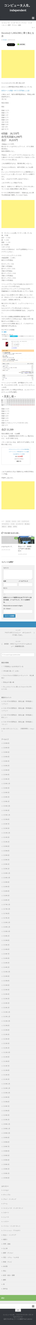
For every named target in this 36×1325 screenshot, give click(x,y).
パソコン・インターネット (11, 1226)
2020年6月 (6, 855)
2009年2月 (6, 1169)
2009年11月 (6, 1128)
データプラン (5, 524)
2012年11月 (6, 1016)
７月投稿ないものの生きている (13, 666)
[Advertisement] (18, 64)
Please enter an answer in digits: (13, 605)
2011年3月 (6, 1075)
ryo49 (5, 40)
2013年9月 (6, 976)
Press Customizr (27, 1319)
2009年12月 (6, 1124)
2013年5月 (6, 990)
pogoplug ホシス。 (7, 546)
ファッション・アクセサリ (11, 1230)
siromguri (6, 1190)
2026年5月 (6, 752)
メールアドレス (23, 581)
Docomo (14, 521)
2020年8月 (6, 851)
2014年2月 (6, 967)
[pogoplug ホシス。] (9, 540)
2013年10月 (6, 972)
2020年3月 (6, 860)
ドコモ (12, 524)
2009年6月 (6, 1151)
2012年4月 (6, 1039)
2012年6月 (6, 1030)
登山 (4, 1271)
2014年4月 (6, 958)
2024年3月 (6, 792)
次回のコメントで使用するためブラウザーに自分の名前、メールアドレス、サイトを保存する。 (17, 600)
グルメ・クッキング (9, 1199)
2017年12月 (6, 904)
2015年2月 (6, 945)
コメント (6, 568)
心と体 (5, 1248)
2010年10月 (6, 1093)
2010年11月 (6, 1088)
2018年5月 (6, 895)
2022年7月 (6, 824)
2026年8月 (6, 743)
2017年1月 (6, 918)
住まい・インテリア (9, 1235)
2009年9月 (6, 1137)
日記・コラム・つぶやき (11, 1257)
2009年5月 (6, 1155)
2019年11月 (6, 873)
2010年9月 (6, 1097)
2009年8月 (6, 1142)
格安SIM (4, 526)
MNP (19, 521)
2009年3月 (6, 1164)
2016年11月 (6, 927)
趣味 (19, 25)
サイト (5, 588)
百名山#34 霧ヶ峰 (8, 682)
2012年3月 (6, 1043)
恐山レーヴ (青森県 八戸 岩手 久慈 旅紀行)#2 (24, 549)
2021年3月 (6, 837)
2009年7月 (6, 1146)
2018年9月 (6, 891)
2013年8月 (6, 981)
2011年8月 (6, 1061)
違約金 (9, 526)
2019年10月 (6, 878)
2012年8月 (6, 1025)
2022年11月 (6, 815)
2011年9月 (6, 1057)
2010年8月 (6, 1102)
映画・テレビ (7, 1262)
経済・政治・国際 (9, 1275)
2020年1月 (6, 869)
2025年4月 (6, 774)
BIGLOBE (8, 521)
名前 (4, 581)
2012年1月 (6, 1048)
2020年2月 (6, 864)
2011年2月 (6, 1079)
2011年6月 (6, 1070)
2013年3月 (6, 999)
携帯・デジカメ (12, 25)
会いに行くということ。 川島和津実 (15, 729)
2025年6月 (6, 770)
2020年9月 (6, 846)
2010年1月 (6, 1120)
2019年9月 (6, 882)
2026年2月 (6, 766)
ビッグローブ (19, 524)
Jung (31, 729)
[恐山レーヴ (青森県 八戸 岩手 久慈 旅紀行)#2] (26, 540)
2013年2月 (6, 1003)
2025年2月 (6, 779)
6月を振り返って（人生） (11, 671)
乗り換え (27, 524)
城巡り (5, 1239)
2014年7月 (6, 954)
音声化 (15, 526)
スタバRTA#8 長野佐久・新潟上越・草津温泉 (17, 701)
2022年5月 (6, 828)
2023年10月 (6, 806)
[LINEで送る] (21, 44)
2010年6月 (6, 1111)
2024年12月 (6, 783)
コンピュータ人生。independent (18, 7)
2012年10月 (6, 1021)
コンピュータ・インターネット (10, 23)
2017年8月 (6, 913)
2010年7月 (6, 1106)
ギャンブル (6, 1195)
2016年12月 (6, 922)
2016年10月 (6, 931)
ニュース (6, 1217)
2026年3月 (6, 761)
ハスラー (6, 1221)
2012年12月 (6, 1012)
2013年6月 (6, 985)
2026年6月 (6, 748)
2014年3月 (6, 963)
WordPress (10, 1319)
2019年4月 (6, 887)
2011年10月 (6, 1052)
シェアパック (25, 521)
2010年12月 (6, 1084)
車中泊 (5, 1289)
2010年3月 (6, 1115)
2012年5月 (6, 1034)
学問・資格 (6, 1244)
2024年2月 (6, 797)
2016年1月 (6, 936)
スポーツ (6, 1212)
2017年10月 (6, 909)
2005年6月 (6, 1178)
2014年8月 (6, 949)
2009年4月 (6, 1160)
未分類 (5, 1266)
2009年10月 (6, 1133)
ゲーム (5, 1204)
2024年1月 (6, 801)
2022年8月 (6, 819)
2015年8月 (6, 940)
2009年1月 (6, 1173)
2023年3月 (6, 810)
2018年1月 (6, 900)
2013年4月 (6, 994)
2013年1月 (6, 1008)
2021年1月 (6, 842)
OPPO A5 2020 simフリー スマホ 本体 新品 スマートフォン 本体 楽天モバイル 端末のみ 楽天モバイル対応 (19, 452)
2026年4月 (6, 757)
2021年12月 (6, 833)
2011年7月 (6, 1066)
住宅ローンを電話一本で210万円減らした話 (15, 90)
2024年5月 (6, 788)
